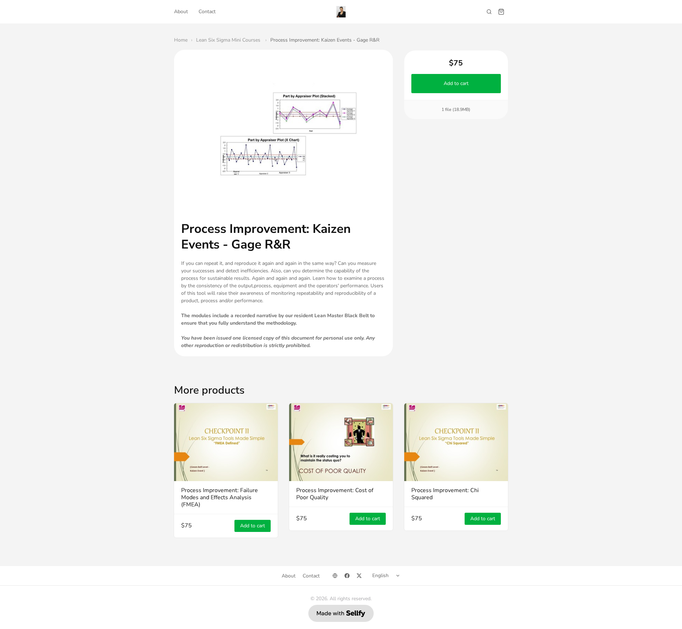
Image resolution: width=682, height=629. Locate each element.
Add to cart (456, 83)
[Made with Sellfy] (341, 613)
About (181, 11)
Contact (207, 11)
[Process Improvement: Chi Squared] (456, 442)
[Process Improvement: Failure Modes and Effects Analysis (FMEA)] (226, 442)
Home (181, 40)
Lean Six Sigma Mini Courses (229, 40)
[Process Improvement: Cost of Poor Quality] (341, 442)
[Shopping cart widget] (501, 12)
